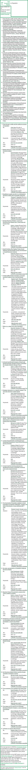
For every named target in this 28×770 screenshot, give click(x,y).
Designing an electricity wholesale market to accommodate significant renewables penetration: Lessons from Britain (14, 99)
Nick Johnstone (14, 45)
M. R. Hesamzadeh (17, 104)
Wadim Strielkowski (18, 24)
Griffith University (18, 763)
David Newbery (17, 23)
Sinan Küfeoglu (15, 117)
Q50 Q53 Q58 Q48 (16, 319)
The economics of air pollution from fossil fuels (14, 112)
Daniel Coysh (6, 45)
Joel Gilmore (20, 574)
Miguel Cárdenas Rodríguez (19, 46)
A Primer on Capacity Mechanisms (11, 119)
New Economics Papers (7, 3)
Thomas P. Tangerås (8, 29)
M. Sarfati (10, 106)
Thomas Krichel (18, 767)
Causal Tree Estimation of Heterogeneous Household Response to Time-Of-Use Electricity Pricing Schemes (15, 72)
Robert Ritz (9, 24)
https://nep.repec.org (7, 755)
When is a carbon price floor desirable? (13, 48)
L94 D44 (13, 681)
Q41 (12, 459)
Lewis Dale (6, 69)
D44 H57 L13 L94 (15, 410)
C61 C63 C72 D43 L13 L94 (18, 665)
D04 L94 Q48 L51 (15, 269)
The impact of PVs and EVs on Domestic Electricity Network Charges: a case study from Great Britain (14, 116)
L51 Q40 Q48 (14, 612)
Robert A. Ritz (20, 20)
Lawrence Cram (23, 41)
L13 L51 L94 (14, 738)
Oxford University (5, 14)
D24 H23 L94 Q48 (15, 214)
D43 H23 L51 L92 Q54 (16, 142)
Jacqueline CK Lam (8, 80)
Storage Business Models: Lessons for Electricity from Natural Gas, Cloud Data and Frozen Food (14, 32)
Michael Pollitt (23, 117)
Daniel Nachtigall (7, 46)
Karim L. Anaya (15, 33)
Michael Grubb (14, 675)
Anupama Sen (14, 41)
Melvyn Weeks (21, 448)
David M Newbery (15, 623)
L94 (12, 434)
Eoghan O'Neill (17, 73)
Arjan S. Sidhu (14, 366)
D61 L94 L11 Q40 (15, 585)
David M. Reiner (17, 49)
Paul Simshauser (17, 89)
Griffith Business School (7, 763)
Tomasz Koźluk (23, 45)
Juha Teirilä (14, 393)
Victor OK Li (16, 80)
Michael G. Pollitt (10, 57)
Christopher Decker (5, 12)
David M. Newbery (7, 49)
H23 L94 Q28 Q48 (15, 187)
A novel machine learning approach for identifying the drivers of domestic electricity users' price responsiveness (14, 78)
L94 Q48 (13, 242)
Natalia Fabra (14, 730)
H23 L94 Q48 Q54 (15, 355)
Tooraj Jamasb (6, 41)
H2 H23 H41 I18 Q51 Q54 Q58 (18, 699)
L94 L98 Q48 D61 (15, 383)
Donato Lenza (19, 86)
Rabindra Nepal (23, 39)
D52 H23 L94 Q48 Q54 (16, 632)
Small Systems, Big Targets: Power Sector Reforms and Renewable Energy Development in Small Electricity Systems (15, 38)
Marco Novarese (16, 757)
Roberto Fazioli (11, 86)
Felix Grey (13, 20)
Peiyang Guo (22, 79)
